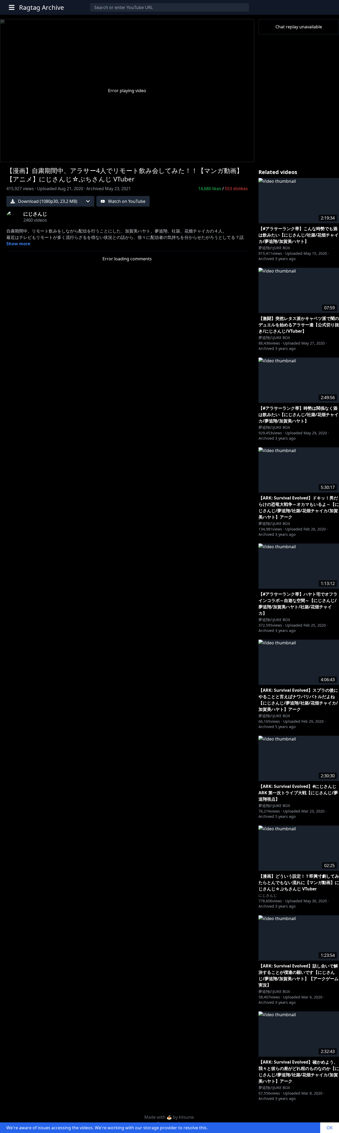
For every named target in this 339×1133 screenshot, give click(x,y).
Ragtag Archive (41, 7)
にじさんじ (267, 895)
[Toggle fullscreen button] (241, 155)
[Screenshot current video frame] (228, 155)
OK (330, 1128)
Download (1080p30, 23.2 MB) (47, 201)
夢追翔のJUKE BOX (274, 247)
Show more (18, 244)
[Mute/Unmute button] (25, 155)
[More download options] (88, 201)
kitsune (186, 1117)
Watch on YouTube (126, 201)
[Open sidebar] (11, 7)
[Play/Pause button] (12, 155)
